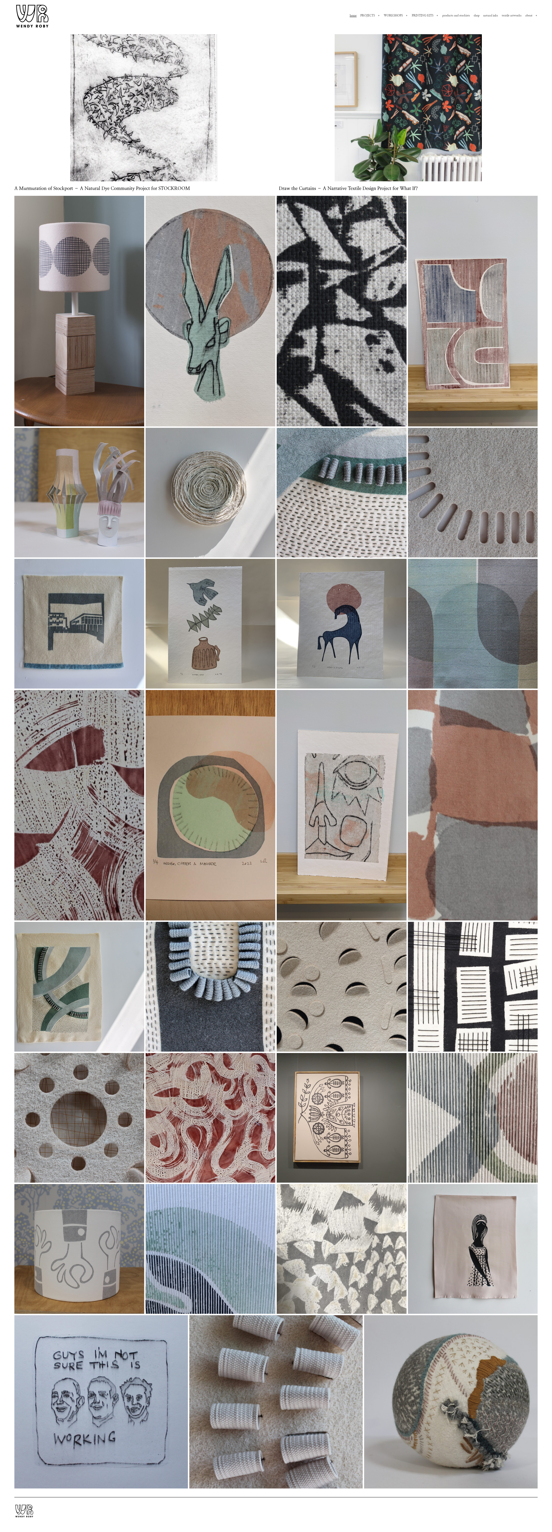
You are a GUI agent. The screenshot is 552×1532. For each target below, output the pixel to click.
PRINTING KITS (422, 15)
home (353, 15)
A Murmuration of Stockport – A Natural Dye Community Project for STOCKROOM (102, 188)
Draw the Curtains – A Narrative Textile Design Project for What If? (348, 188)
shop (477, 15)
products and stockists (456, 15)
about (528, 15)
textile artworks (512, 15)
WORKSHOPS (393, 15)
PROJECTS (367, 15)
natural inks (490, 15)
